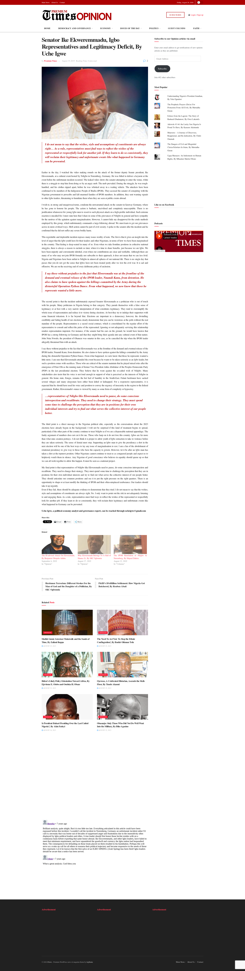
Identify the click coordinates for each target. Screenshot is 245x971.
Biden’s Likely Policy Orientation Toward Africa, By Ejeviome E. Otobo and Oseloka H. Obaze (66, 682)
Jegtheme (89, 962)
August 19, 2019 (68, 61)
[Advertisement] (178, 181)
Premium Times (50, 60)
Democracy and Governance (74, 28)
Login (193, 14)
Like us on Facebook (164, 204)
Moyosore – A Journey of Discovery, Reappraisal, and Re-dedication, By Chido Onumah (184, 135)
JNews (49, 962)
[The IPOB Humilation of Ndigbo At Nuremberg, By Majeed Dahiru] (130, 544)
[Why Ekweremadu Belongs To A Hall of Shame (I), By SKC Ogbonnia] (94, 544)
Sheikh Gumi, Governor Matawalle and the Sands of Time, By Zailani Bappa (65, 640)
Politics (154, 28)
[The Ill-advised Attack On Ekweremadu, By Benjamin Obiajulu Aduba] (58, 544)
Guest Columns (176, 28)
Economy (105, 28)
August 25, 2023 (49, 646)
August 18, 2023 (49, 730)
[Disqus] (95, 777)
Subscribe (175, 15)
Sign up (200, 14)
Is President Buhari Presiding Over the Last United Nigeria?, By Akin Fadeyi (65, 725)
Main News (46, 2)
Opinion (47, 633)
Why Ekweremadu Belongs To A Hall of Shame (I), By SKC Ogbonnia (94, 557)
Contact (62, 2)
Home (47, 28)
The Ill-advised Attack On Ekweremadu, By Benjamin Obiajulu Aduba (58, 557)
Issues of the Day (130, 28)
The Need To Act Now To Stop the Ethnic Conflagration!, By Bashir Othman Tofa (116, 640)
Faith (196, 28)
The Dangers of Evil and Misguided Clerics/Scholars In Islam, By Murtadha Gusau (183, 147)
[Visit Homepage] (77, 15)
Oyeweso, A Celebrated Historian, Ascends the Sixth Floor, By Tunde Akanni (121, 682)
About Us (54, 2)
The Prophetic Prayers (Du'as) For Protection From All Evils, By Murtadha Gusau (183, 107)
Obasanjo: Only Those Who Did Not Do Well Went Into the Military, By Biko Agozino (120, 725)
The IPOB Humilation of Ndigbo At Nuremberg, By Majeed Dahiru (130, 557)
